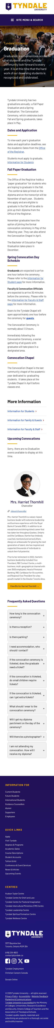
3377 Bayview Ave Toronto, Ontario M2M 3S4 (16, 945)
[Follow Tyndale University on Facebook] (7, 961)
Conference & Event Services (18, 865)
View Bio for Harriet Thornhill (23, 586)
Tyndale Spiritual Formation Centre (20, 914)
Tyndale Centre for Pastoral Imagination (22, 902)
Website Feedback (40, 996)
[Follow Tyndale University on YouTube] (26, 961)
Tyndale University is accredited (19, 1002)
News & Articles (12, 869)
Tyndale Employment (14, 968)
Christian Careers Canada (16, 973)
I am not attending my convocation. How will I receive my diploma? (22, 750)
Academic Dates (12, 849)
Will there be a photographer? (26, 736)
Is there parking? (19, 637)
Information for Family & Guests (24, 420)
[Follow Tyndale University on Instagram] (14, 961)
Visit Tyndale (11, 840)
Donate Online (11, 979)
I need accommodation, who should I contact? (25, 648)
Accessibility (24, 996)
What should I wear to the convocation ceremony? (23, 708)
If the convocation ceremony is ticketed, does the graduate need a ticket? (26, 663)
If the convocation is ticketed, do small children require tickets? (25, 680)
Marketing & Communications (18, 999)
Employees (10, 816)
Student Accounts (13, 857)
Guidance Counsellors (14, 804)
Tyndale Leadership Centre (17, 910)
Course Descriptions (14, 853)
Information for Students (20, 162)
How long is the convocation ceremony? (25, 615)
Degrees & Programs (14, 844)
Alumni (8, 808)
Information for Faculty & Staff (24, 429)
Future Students (12, 796)
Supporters (10, 812)
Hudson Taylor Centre (14, 893)
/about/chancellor (18, 511)
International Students (15, 800)
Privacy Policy (11, 996)
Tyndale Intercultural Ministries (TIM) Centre (24, 906)
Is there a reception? (21, 626)
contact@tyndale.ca (14, 955)
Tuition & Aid (10, 861)
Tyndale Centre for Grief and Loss (19, 897)
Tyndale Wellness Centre (16, 918)
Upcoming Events (13, 873)
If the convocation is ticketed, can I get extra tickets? (25, 695)
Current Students (12, 792)
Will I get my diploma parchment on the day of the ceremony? (25, 723)
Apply (7, 836)
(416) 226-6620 (11, 952)
